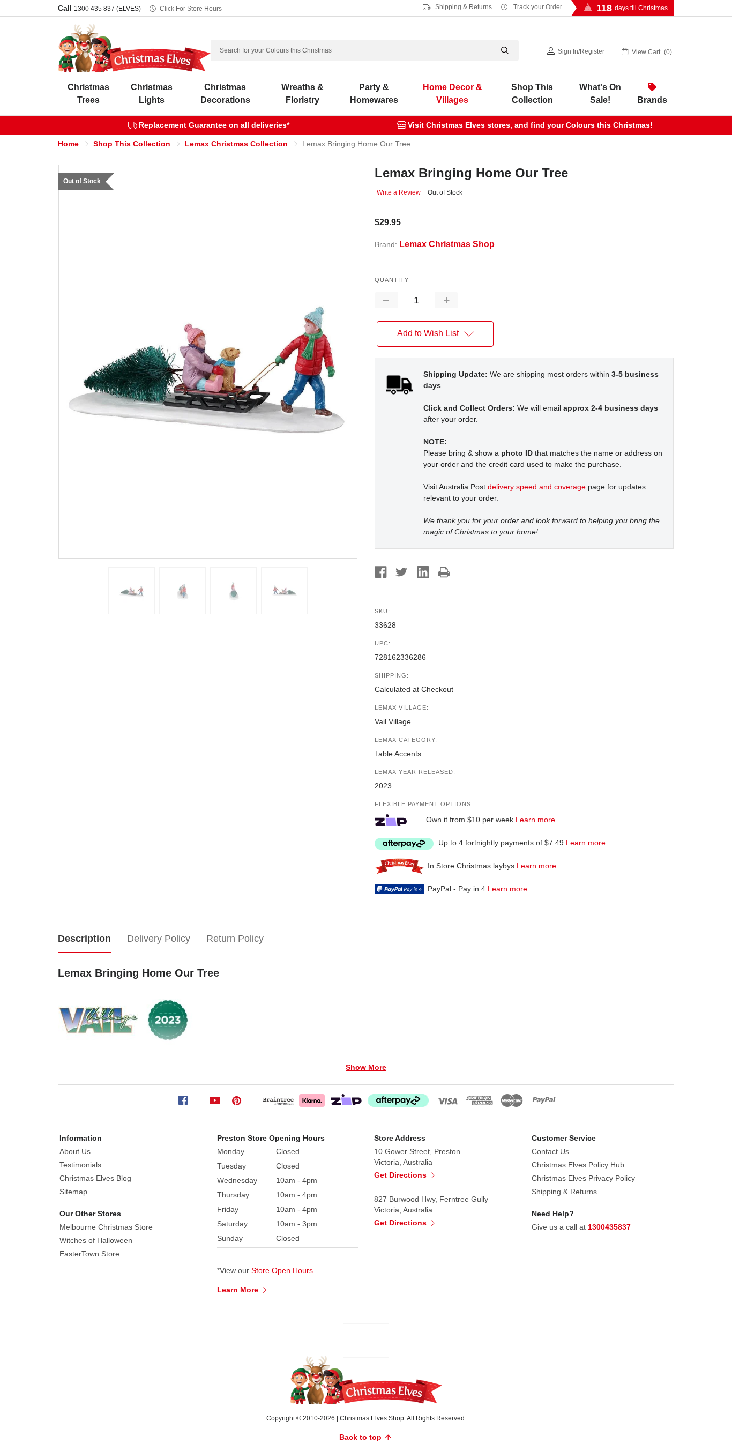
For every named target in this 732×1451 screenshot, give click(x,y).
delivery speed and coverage (537, 486)
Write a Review (399, 192)
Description (84, 938)
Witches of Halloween (95, 1240)
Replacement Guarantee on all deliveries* (214, 125)
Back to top (361, 1437)
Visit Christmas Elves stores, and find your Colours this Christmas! (530, 125)
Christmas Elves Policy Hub (578, 1164)
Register (592, 51)
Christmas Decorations (225, 94)
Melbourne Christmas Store (106, 1227)
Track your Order (537, 7)
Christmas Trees (88, 94)
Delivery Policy (158, 938)
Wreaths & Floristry (302, 94)
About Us (75, 1151)
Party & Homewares (374, 94)
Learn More (238, 1289)
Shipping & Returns (463, 7)
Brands (652, 100)
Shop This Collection (532, 94)
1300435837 (609, 1227)
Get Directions (401, 1175)
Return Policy (235, 938)
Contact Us (550, 1151)
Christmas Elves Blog (95, 1178)
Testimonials (80, 1164)
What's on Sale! (600, 94)
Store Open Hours (282, 1270)
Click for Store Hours (191, 8)
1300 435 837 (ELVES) (107, 8)
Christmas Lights (152, 94)
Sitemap (73, 1191)
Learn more (535, 819)
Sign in (568, 51)
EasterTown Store (89, 1253)
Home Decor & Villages (452, 94)
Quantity (392, 280)
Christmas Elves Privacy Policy (583, 1178)
